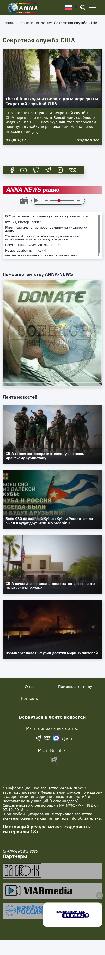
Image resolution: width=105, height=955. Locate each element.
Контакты (30, 698)
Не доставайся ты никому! (25, 250)
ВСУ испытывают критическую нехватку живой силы (47, 216)
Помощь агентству (75, 686)
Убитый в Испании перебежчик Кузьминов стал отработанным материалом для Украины (42, 238)
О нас (30, 686)
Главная (10, 23)
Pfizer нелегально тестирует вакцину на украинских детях (46, 229)
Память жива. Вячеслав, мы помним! (34, 245)
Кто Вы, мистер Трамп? (23, 222)
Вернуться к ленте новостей (52, 717)
